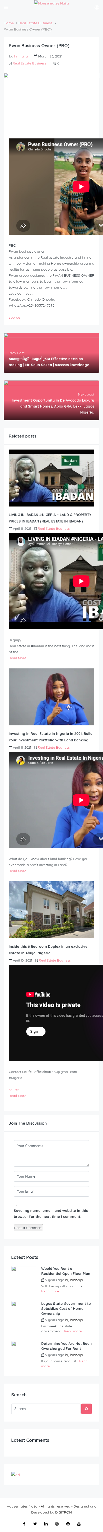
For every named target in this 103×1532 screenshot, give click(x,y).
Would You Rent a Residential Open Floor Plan (65, 1271)
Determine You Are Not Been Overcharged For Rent (66, 1346)
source (14, 317)
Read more (50, 1291)
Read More (17, 658)
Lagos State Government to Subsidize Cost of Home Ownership (66, 1308)
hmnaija (21, 56)
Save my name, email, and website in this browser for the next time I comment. (51, 1213)
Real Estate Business (35, 23)
